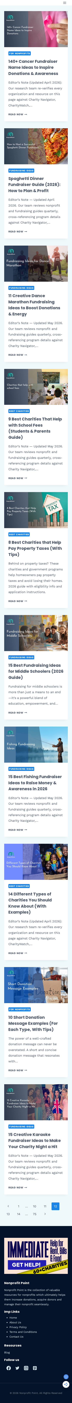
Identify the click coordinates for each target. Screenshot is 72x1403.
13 (8, 1214)
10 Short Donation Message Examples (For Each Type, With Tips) (33, 1023)
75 (34, 1214)
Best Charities (19, 411)
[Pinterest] (34, 1368)
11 (45, 1206)
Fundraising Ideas (21, 170)
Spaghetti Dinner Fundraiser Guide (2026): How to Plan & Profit (34, 185)
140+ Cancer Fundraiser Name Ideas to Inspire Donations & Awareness (33, 67)
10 (34, 1206)
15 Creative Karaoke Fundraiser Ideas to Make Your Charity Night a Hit (34, 1140)
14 (18, 1214)
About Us (15, 1322)
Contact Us (16, 1336)
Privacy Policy (18, 1327)
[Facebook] (8, 1368)
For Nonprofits (19, 53)
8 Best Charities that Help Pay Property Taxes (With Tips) (35, 548)
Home (13, 1317)
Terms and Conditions (23, 1332)
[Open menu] (64, 2)
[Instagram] (26, 1368)
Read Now (17, 114)
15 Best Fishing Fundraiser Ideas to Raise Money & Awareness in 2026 (35, 783)
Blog (7, 1352)
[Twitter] (17, 1368)
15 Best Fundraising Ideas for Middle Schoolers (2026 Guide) (35, 671)
